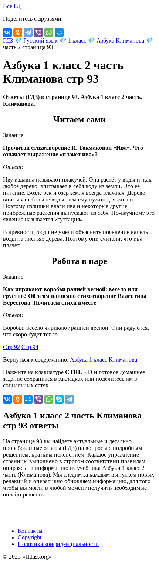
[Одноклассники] (17, 32)
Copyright (29, 537)
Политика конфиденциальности (58, 544)
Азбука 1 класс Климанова (103, 359)
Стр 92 (11, 347)
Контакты (30, 531)
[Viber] (38, 32)
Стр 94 (29, 347)
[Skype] (59, 399)
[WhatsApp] (48, 32)
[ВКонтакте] (7, 32)
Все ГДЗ (13, 6)
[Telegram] (28, 32)
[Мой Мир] (59, 32)
